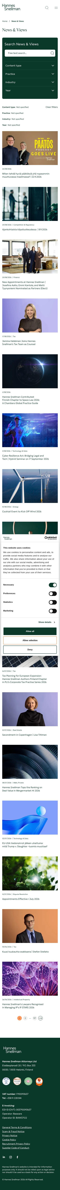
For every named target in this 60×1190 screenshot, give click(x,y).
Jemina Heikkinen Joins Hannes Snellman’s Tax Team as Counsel (18, 343)
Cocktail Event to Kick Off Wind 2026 (21, 511)
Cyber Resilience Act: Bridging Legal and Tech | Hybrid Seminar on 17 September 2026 (25, 457)
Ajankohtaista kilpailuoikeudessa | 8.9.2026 (24, 229)
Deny (30, 649)
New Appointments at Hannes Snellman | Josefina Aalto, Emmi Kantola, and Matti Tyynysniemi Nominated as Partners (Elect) (24, 285)
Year (11, 91)
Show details (45, 622)
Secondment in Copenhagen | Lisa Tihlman (24, 734)
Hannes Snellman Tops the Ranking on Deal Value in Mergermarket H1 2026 (22, 789)
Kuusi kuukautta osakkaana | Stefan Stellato (25, 951)
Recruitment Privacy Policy (16, 1143)
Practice (11, 75)
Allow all (30, 631)
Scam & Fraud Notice (13, 1131)
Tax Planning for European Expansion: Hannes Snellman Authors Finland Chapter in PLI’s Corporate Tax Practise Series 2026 (24, 678)
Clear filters (52, 107)
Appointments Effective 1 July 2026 (20, 899)
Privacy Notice (9, 1135)
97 (35, 1018)
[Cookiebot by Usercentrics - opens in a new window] (44, 538)
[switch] (53, 592)
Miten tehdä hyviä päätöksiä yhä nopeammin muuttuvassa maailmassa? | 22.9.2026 (25, 175)
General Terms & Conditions (17, 1127)
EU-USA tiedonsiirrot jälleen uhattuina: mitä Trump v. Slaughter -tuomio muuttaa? (24, 845)
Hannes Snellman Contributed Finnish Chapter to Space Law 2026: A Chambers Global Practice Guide (21, 400)
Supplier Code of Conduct (15, 1148)
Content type (13, 66)
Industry (11, 83)
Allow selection (30, 640)
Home (4, 21)
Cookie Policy (9, 1139)
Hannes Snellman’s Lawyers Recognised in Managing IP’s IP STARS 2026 (22, 1006)
